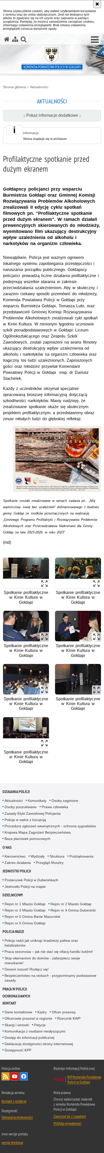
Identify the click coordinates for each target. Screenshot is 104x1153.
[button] (95, 40)
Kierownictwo (15, 856)
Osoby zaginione (64, 801)
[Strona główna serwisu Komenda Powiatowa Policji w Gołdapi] (7, 39)
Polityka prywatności (67, 1123)
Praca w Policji (15, 989)
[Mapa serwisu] (15, 39)
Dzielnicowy (13, 895)
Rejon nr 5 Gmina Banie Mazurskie (32, 917)
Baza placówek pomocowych (27, 839)
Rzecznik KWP (69, 1018)
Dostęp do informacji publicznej (29, 1038)
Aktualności (39, 87)
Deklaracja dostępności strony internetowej (39, 1044)
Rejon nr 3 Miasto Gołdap (25, 910)
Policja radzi (13, 931)
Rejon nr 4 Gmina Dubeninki (73, 910)
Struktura (57, 856)
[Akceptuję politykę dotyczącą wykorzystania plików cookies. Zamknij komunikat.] (97, 4)
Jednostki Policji (17, 871)
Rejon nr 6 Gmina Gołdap (25, 923)
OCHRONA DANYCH (16, 996)
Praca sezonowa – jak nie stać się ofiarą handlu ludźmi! (49, 952)
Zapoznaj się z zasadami (70, 1116)
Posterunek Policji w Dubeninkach (31, 880)
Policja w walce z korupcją (25, 820)
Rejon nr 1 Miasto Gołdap (25, 904)
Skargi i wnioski (17, 1025)
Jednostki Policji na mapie (25, 887)
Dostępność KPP (18, 1050)
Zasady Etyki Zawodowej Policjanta (33, 813)
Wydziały (38, 856)
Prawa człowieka (55, 807)
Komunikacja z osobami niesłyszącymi (35, 1031)
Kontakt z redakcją (14, 1101)
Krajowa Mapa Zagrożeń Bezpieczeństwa (38, 832)
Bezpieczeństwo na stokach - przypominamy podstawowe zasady (50, 978)
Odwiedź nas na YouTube (15, 1076)
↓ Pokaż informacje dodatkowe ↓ (52, 115)
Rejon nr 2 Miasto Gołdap (70, 904)
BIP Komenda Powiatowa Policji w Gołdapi (84, 1079)
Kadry (42, 1012)
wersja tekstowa (12, 1142)
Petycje (40, 1025)
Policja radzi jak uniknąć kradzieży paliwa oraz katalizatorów (41, 942)
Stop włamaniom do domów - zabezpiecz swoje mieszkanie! (42, 960)
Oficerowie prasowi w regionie (28, 1018)
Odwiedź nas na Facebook (24, 1076)
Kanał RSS (6, 1076)
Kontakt (9, 1003)
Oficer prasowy (64, 1012)
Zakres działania (18, 863)
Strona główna (14, 87)
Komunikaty (37, 801)
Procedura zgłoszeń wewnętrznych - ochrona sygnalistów (50, 826)
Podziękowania (81, 856)
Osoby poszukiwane (21, 807)
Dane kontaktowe (18, 1012)
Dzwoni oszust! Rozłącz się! (27, 969)
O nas (7, 847)
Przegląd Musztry (50, 863)
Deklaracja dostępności (17, 1117)
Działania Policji (16, 791)
